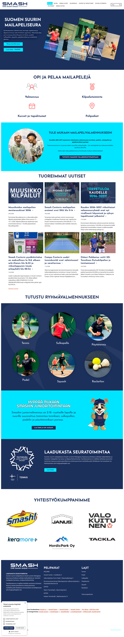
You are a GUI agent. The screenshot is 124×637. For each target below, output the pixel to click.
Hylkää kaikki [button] (20, 628)
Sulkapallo (85, 578)
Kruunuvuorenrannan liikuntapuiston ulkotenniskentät (61, 581)
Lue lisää (11, 615)
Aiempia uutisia (13, 288)
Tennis (84, 572)
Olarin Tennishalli (49, 590)
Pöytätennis (85, 581)
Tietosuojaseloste (87, 594)
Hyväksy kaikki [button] (8, 628)
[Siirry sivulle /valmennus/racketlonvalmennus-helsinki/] (98, 364)
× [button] (25, 603)
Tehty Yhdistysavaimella (116, 629)
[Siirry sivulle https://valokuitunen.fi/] (102, 521)
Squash (84, 585)
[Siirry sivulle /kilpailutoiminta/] (92, 86)
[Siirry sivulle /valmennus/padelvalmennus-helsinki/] (26, 364)
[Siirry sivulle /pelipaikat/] (92, 105)
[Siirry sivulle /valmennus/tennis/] (26, 327)
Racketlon (85, 588)
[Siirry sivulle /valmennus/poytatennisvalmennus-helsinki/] (98, 327)
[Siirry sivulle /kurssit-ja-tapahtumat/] (31, 105)
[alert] (14, 618)
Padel (83, 575)
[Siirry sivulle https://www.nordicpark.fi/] (62, 543)
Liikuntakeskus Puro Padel (52, 578)
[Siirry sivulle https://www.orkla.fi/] (22, 519)
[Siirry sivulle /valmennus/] (31, 86)
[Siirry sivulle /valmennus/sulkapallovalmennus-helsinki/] (62, 327)
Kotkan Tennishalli (49, 596)
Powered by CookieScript (14, 633)
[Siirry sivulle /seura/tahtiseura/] (24, 463)
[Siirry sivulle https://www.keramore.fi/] (21, 539)
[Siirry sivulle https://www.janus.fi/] (62, 520)
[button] (14, 631)
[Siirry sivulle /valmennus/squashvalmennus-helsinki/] (62, 364)
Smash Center (48, 575)
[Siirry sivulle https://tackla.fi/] (102, 539)
